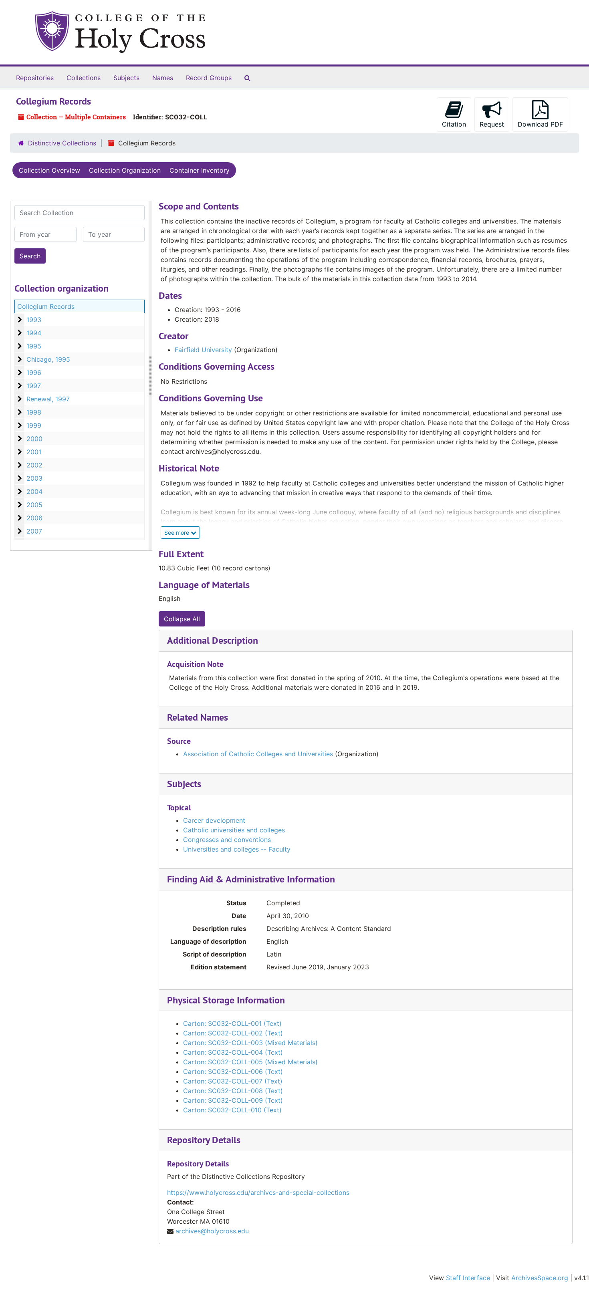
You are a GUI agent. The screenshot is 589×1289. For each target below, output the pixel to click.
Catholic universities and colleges (234, 830)
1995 (33, 346)
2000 (34, 439)
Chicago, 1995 (48, 359)
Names (162, 78)
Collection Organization (125, 170)
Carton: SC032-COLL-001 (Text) (232, 1023)
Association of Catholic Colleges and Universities (258, 754)
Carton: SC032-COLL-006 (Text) (233, 1071)
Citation (454, 124)
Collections (84, 78)
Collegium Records (46, 306)
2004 (34, 491)
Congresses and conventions (227, 840)
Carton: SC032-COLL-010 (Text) (232, 1110)
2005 (34, 505)
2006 (34, 518)
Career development (214, 820)
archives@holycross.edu (212, 1231)
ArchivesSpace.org (539, 1278)
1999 (33, 425)
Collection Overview (49, 170)
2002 (34, 465)
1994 (33, 333)
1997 (33, 386)
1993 (33, 320)
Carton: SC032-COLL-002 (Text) (233, 1033)
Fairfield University (203, 350)
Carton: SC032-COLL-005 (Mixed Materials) (250, 1062)
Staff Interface (468, 1278)
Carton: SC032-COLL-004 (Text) (233, 1052)
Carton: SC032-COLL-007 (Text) (232, 1081)
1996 (33, 373)
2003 (34, 478)
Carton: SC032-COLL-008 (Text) (233, 1091)
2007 (34, 531)
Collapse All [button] (182, 619)
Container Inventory (199, 170)
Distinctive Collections (62, 143)
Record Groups (209, 78)
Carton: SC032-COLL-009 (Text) (233, 1100)
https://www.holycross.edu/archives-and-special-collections (258, 1192)
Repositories (35, 78)
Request (492, 124)
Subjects (126, 78)
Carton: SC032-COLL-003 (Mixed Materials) (250, 1043)
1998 (33, 412)
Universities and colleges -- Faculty (236, 849)
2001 (33, 452)
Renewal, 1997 (48, 399)
